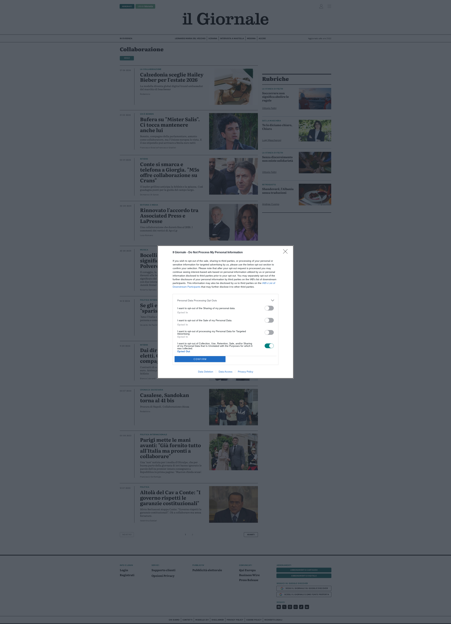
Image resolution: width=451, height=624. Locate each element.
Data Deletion (205, 371)
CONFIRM (200, 359)
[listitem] (225, 300)
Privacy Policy (245, 371)
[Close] (286, 252)
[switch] (269, 308)
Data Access (225, 371)
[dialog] (225, 312)
